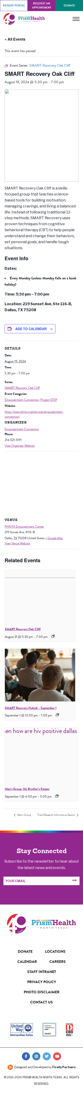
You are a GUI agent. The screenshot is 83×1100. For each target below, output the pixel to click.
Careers (57, 961)
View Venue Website (17, 543)
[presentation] (40, 596)
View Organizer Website (20, 446)
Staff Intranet (41, 971)
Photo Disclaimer (41, 992)
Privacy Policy (41, 982)
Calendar (27, 961)
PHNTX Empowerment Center (24, 526)
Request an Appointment (41, 5)
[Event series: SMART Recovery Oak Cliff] (53, 636)
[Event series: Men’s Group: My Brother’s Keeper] (57, 796)
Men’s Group (23, 815)
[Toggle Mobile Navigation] (76, 19)
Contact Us (41, 1002)
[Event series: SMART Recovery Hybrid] (57, 714)
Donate (69, 5)
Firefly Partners (64, 1067)
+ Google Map (54, 538)
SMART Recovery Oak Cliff (22, 388)
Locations (55, 951)
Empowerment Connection (22, 400)
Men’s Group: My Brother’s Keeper (27, 789)
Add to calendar (31, 328)
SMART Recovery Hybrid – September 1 (30, 708)
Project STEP (48, 400)
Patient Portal (14, 5)
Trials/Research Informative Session (56, 815)
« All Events (15, 39)
